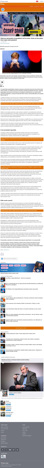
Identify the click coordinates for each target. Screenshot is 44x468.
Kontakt (24, 433)
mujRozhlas (3, 262)
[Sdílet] (3, 86)
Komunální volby (4, 428)
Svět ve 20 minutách (5, 43)
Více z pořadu (4, 331)
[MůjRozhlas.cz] (2, 49)
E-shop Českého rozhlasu (8, 357)
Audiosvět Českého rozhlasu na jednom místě (9, 273)
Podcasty (3, 441)
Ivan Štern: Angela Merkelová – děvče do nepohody (18, 278)
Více (40, 13)
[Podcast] (1, 86)
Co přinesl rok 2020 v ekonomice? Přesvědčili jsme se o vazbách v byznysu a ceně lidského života (21, 167)
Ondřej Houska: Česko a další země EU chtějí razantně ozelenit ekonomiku (19, 210)
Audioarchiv (36, 6)
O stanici (34, 13)
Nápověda (24, 428)
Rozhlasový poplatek (26, 435)
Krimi (11, 265)
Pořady (16, 13)
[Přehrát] (2, 82)
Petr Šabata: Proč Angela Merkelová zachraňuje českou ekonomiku (22, 289)
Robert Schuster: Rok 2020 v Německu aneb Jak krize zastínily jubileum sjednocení (21, 103)
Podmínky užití (14, 464)
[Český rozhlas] (4, 1)
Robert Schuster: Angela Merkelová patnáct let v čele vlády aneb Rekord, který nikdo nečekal (21, 139)
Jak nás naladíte (25, 427)
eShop (2, 432)
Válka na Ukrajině (4, 427)
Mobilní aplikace (4, 443)
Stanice (2, 430)
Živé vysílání (4, 267)
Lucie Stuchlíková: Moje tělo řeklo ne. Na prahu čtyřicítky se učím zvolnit (23, 308)
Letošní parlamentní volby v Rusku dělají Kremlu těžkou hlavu (20, 333)
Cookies (2, 464)
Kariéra (23, 432)
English (19, 464)
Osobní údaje (7, 464)
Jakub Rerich (6, 249)
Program (31, 6)
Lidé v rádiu (24, 430)
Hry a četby (4, 265)
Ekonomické (4, 13)
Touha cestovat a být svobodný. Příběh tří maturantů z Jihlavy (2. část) (23, 303)
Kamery (41, 6)
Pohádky (16, 265)
